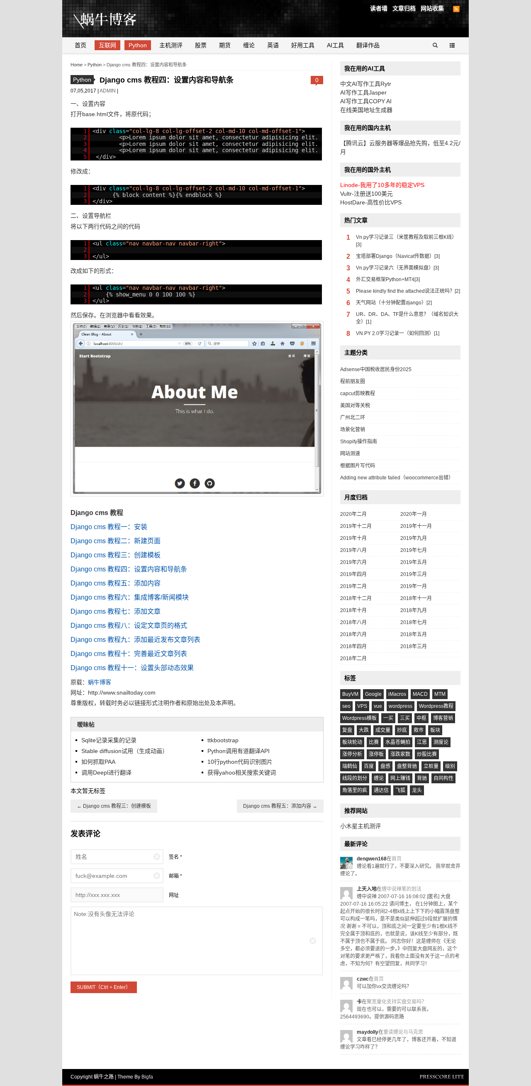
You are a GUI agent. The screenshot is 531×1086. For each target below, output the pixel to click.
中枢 (421, 718)
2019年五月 (413, 562)
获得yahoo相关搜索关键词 (241, 772)
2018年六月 (353, 634)
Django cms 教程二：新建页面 (116, 540)
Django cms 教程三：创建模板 (116, 555)
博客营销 (443, 718)
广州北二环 (352, 417)
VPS (362, 706)
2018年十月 (353, 610)
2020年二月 (353, 514)
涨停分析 (352, 754)
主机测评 (171, 45)
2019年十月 (353, 538)
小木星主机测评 (360, 826)
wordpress (400, 706)
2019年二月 (353, 586)
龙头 (417, 790)
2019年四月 (353, 574)
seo (346, 706)
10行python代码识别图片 (240, 761)
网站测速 (350, 454)
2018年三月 (413, 646)
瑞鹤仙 (349, 766)
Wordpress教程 (436, 706)
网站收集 (432, 8)
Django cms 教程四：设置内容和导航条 (129, 569)
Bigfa (147, 1077)
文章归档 (404, 8)
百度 (369, 766)
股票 (201, 45)
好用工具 (302, 45)
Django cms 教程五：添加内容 (116, 583)
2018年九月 (413, 610)
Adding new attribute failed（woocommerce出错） (396, 478)
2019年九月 (413, 538)
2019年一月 (413, 586)
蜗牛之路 (118, 18)
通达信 (381, 790)
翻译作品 (368, 45)
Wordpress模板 (359, 718)
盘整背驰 (407, 766)
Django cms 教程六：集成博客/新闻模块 (130, 597)
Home (77, 64)
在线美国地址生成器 (366, 110)
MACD (420, 694)
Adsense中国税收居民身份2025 (376, 369)
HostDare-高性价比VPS (371, 202)
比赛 (374, 742)
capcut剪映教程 (357, 393)
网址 (174, 895)
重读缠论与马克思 (403, 1032)
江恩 (422, 742)
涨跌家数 (400, 754)
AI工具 (335, 45)
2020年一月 (413, 514)
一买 (388, 718)
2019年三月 (413, 574)
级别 (450, 766)
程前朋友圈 (352, 381)
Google (373, 694)
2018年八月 (353, 622)
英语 (273, 45)
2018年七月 (413, 622)
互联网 (107, 45)
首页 (80, 45)
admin (108, 91)
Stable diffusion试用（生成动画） (124, 751)
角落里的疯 (354, 790)
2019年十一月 (416, 526)
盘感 (385, 766)
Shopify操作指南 (358, 442)
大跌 (364, 730)
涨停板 (376, 754)
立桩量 (431, 766)
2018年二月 (353, 658)
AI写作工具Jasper (363, 92)
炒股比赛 (427, 754)
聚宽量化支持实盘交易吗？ (396, 1002)
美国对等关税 (355, 405)
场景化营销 (352, 429)
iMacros (397, 694)
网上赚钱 (400, 778)
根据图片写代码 (357, 466)
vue (378, 706)
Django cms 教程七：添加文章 (116, 611)
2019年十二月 (356, 526)
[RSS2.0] (456, 9)
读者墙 (378, 8)
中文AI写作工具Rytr (365, 83)
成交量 (382, 730)
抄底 (402, 730)
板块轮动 (352, 742)
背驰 (422, 778)
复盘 (347, 730)
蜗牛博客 (99, 682)
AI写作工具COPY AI (366, 101)
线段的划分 (354, 778)
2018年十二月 (356, 598)
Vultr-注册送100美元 (366, 193)
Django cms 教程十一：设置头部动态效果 (132, 667)
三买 (405, 718)
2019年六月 (353, 562)
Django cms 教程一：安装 (109, 526)
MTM (440, 694)
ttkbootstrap (223, 740)
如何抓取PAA (98, 761)
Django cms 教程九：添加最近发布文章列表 (135, 639)
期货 (225, 45)
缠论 (249, 45)
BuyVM (350, 694)
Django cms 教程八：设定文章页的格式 (129, 625)
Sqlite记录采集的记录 (108, 740)
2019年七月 (413, 550)
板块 (435, 730)
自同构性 (443, 778)
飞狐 (400, 790)
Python (138, 45)
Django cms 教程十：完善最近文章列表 (129, 653)
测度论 (441, 742)
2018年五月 (413, 634)
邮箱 (174, 876)
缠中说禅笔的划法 (401, 889)
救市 (419, 730)
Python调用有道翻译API (238, 751)
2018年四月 (353, 646)
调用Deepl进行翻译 (106, 772)
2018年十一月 (416, 598)
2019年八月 (353, 550)
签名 (174, 857)
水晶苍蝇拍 (397, 742)
